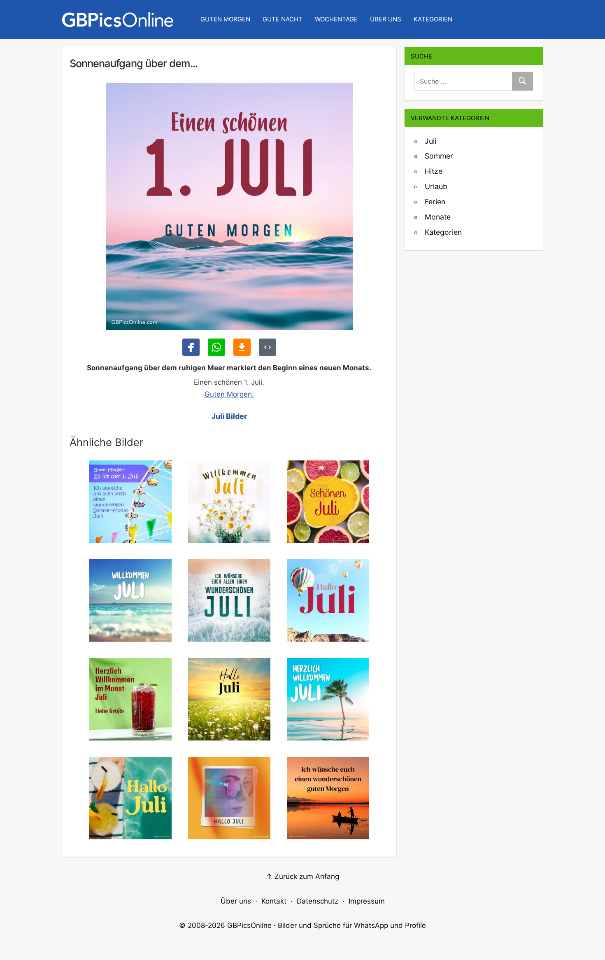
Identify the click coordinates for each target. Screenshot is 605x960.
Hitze (433, 171)
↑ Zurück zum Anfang (302, 876)
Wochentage (336, 19)
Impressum (367, 901)
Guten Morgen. (229, 394)
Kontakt (273, 901)
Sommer (439, 156)
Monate (438, 217)
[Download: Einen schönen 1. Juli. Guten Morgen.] (242, 347)
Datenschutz (317, 901)
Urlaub (436, 186)
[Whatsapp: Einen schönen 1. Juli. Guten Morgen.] (216, 347)
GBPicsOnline (249, 925)
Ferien (435, 201)
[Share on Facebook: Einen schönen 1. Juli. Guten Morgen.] (191, 347)
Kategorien (433, 19)
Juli (430, 141)
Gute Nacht (282, 19)
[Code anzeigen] (267, 347)
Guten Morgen (225, 19)
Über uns (385, 19)
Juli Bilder (229, 416)
